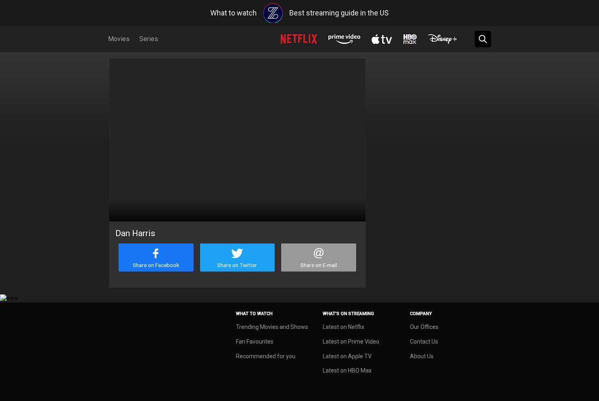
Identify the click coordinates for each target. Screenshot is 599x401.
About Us (422, 356)
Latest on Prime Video (351, 341)
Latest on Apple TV (347, 356)
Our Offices (424, 327)
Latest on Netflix (343, 327)
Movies (119, 39)
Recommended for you (265, 356)
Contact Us (424, 341)
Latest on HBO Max (347, 370)
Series (148, 39)
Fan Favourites (254, 341)
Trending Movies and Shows (272, 327)
